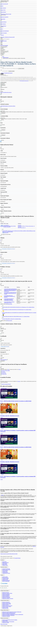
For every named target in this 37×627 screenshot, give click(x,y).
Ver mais (2, 83)
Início (3, 56)
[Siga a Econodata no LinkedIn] (3, 588)
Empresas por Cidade (5, 622)
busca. (20, 369)
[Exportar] (1, 90)
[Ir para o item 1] (0, 434)
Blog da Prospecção (5, 577)
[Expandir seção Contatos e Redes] (1, 326)
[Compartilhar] (1, 88)
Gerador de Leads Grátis (4, 3)
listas (8, 369)
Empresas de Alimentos (5, 594)
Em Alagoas (3, 371)
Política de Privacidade (3, 624)
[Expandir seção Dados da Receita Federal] (1, 146)
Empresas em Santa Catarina (6, 606)
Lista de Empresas (5, 570)
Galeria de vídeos (5, 576)
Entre (1, 41)
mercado (19, 381)
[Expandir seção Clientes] (1, 241)
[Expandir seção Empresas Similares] (1, 283)
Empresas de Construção (6, 597)
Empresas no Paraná (5, 604)
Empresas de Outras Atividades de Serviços (9, 612)
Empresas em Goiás (5, 608)
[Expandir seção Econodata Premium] (1, 379)
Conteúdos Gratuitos (5, 578)
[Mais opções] (1, 93)
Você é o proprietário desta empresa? (6, 92)
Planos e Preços (4, 564)
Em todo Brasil (3, 372)
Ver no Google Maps (3, 359)
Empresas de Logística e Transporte (7, 598)
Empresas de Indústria (5, 595)
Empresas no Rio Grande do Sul (7, 605)
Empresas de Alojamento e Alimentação (8, 615)
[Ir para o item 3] (2, 434)
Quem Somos (4, 561)
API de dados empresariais (24, 80)
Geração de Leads (5, 579)
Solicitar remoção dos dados (4, 553)
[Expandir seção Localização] (1, 338)
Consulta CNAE (4, 571)
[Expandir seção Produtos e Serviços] (1, 270)
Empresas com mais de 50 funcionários (8, 621)
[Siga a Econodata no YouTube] (6, 588)
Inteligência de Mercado (6, 580)
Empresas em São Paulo (6, 602)
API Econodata (4, 563)
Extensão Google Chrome (6, 569)
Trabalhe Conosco (5, 565)
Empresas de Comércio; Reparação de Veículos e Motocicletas (11, 611)
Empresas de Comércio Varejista (7, 593)
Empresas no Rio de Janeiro (6, 603)
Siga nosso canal (3, 388)
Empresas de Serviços (5, 592)
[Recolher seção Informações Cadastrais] (1, 99)
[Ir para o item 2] (1, 434)
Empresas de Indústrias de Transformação (8, 613)
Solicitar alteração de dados (13, 553)
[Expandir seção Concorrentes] (1, 256)
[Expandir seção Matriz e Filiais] (1, 219)
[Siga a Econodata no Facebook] (5, 588)
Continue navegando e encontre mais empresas (7, 541)
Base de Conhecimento (5, 581)
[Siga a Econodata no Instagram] (1, 588)
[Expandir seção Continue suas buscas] (1, 366)
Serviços (1, 28)
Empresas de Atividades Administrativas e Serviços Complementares (12, 614)
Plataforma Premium (5, 562)
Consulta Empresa (5, 57)
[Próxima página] (9, 320)
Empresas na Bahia (5, 607)
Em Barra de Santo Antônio (5, 370)
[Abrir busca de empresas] (1, 43)
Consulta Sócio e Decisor (6, 573)
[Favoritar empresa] (1, 86)
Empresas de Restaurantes (6, 596)
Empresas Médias (5, 620)
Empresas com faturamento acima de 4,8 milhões (9, 619)
